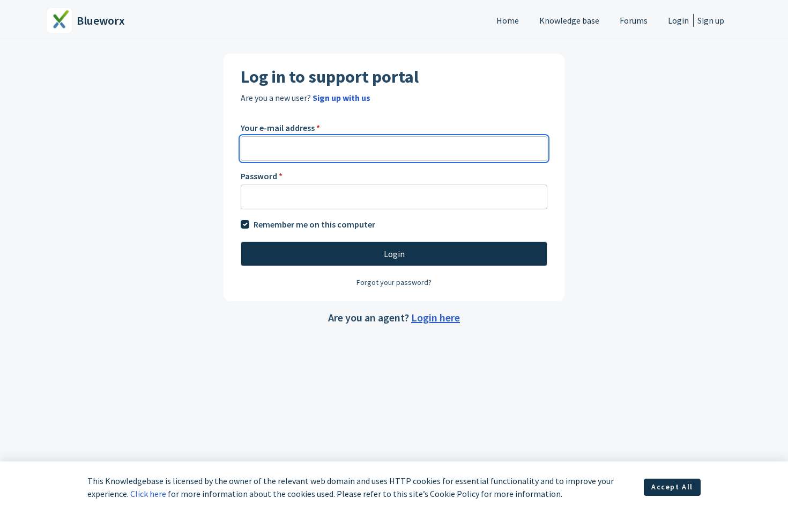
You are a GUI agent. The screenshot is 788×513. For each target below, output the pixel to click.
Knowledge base (569, 20)
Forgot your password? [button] (394, 282)
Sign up (710, 20)
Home (507, 20)
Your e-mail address (280, 127)
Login (678, 20)
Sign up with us (341, 97)
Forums (634, 20)
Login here (435, 317)
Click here (148, 493)
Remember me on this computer (314, 224)
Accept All (672, 487)
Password (262, 176)
